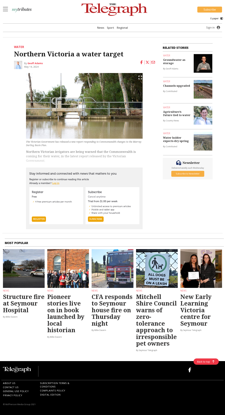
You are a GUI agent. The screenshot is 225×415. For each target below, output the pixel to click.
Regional (122, 28)
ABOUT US (9, 383)
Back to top (203, 361)
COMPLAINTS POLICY (52, 390)
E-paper (214, 18)
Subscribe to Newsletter (188, 173)
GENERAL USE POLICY (15, 391)
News (100, 28)
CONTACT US (10, 387)
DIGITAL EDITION (50, 394)
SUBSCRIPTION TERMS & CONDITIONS (54, 385)
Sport (110, 28)
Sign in (210, 27)
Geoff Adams (35, 63)
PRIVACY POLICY (12, 395)
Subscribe (210, 9)
